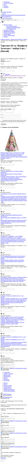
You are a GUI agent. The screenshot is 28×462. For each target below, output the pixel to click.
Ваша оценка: (4, 109)
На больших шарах (11, 28)
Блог (5, 4)
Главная (3, 39)
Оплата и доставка (8, 3)
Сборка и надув (8, 388)
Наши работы (7, 376)
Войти (4, 13)
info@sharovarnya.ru (7, 18)
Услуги (5, 384)
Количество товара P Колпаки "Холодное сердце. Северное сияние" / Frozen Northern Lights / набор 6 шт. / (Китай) (14, 285)
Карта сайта (7, 380)
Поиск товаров (6, 19)
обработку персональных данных (18, 368)
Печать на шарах (8, 24)
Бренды (5, 377)
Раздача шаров (7, 34)
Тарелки (25, 39)
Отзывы (6, 5)
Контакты (6, 7)
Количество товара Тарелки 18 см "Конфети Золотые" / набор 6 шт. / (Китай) (12, 67)
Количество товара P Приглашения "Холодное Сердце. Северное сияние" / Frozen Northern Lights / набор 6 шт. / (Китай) (14, 267)
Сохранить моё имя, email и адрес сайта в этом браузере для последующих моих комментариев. (13, 121)
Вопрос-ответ (7, 375)
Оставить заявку (5, 369)
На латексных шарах (12, 26)
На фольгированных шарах (13, 27)
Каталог (6, 36)
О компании (7, 1)
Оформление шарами (9, 31)
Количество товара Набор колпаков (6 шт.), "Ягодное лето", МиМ (12, 161)
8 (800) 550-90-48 (7, 12)
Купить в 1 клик (21, 75)
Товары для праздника (16, 39)
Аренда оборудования (9, 35)
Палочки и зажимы (8, 30)
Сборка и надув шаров (9, 32)
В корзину (7, 74)
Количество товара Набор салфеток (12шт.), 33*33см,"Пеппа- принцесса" (12, 184)
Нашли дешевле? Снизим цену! (9, 75)
